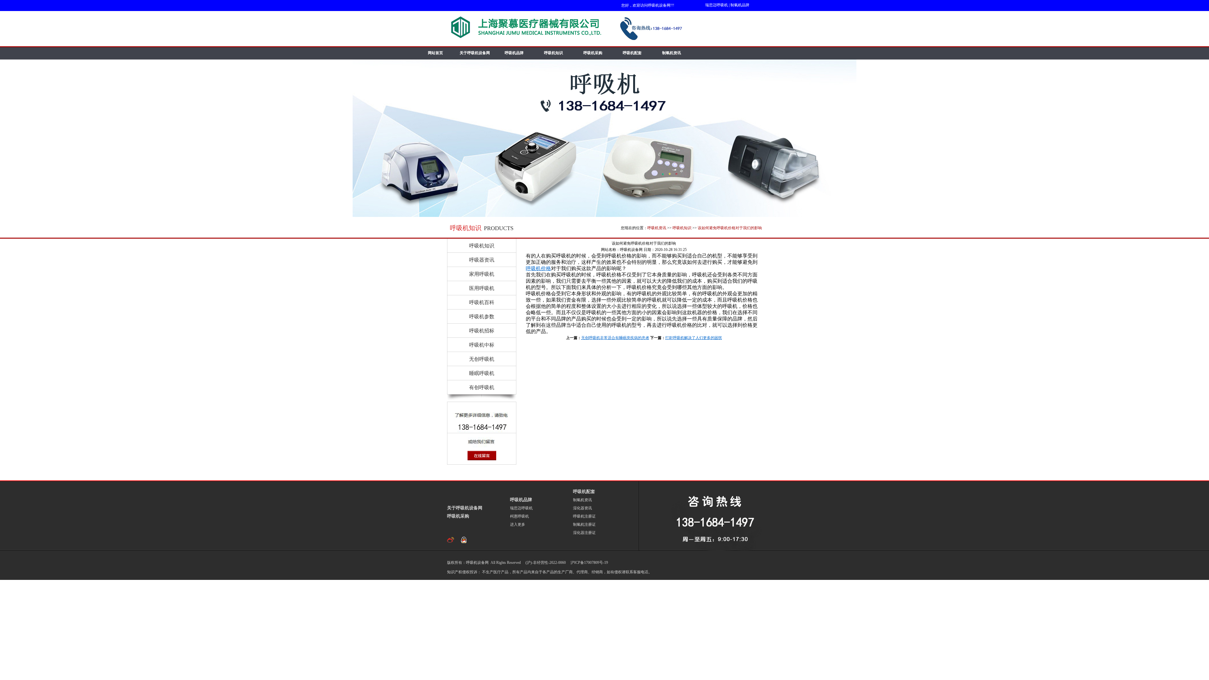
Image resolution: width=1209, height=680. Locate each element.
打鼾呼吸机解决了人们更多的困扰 (693, 338)
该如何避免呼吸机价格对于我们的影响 (730, 228)
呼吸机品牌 (514, 53)
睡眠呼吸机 (481, 373)
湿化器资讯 (582, 508)
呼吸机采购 (592, 53)
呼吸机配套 (632, 53)
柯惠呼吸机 (519, 516)
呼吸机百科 (481, 302)
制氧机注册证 (584, 524)
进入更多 (517, 524)
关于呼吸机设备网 (475, 53)
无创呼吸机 (481, 359)
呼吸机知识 (553, 53)
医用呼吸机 (481, 288)
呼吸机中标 (481, 345)
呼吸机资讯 (656, 228)
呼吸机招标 (481, 330)
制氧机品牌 (739, 5)
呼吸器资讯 (481, 260)
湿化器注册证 (584, 532)
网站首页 (435, 53)
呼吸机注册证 (584, 516)
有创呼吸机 (481, 387)
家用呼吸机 (481, 274)
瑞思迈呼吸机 (716, 5)
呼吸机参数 (481, 316)
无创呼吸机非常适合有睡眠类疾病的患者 (615, 338)
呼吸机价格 (538, 268)
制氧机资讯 (671, 53)
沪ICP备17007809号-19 (589, 562)
